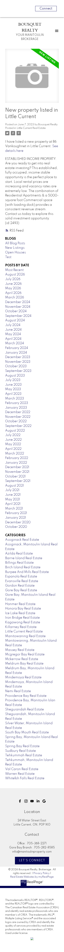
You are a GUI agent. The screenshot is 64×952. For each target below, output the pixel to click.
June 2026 (13, 283)
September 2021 (17, 481)
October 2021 (15, 476)
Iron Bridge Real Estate (22, 617)
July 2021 (12, 490)
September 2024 (18, 316)
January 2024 (16, 352)
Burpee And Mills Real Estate (27, 572)
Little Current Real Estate (31, 128)
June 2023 (13, 384)
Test (8, 257)
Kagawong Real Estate (22, 622)
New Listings (15, 247)
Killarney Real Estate (21, 627)
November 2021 (17, 471)
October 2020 (16, 527)
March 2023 (14, 398)
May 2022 (13, 444)
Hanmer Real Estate (20, 604)
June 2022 (13, 439)
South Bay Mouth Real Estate (27, 732)
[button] (20, 801)
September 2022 (18, 426)
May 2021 (12, 499)
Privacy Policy (41, 873)
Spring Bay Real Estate (22, 746)
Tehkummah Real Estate (23, 755)
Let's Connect (32, 860)
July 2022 (12, 435)
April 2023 (13, 394)
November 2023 (17, 361)
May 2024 (13, 334)
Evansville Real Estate (21, 581)
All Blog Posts (15, 243)
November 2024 (17, 306)
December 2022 (17, 412)
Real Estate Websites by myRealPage (32, 877)
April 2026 (13, 293)
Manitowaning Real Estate (25, 636)
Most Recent (14, 270)
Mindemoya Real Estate (23, 677)
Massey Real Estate (19, 650)
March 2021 (14, 508)
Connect (46, 8)
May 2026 (13, 288)
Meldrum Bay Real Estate (24, 663)
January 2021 (15, 517)
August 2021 (14, 485)
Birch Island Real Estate (23, 567)
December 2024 (17, 302)
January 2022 (16, 462)
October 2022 (16, 421)
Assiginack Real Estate (22, 539)
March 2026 (14, 297)
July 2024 (12, 325)
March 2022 (14, 453)
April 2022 (13, 449)
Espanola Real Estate (21, 576)
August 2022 (15, 430)
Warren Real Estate (20, 773)
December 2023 (17, 357)
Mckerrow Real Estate (21, 659)
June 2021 (13, 494)
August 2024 (15, 320)
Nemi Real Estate (18, 691)
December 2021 (17, 467)
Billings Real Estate (19, 562)
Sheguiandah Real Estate (24, 709)
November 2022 (17, 416)
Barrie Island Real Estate (23, 558)
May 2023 (13, 389)
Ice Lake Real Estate (20, 613)
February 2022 (16, 458)
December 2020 (18, 522)
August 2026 (15, 274)
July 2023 (12, 380)
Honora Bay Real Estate (23, 608)
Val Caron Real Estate (21, 769)
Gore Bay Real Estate (21, 590)
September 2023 (18, 371)
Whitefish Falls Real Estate (24, 778)
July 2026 (12, 279)
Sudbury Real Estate (20, 751)
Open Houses (15, 252)
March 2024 (14, 343)
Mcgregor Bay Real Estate (25, 654)
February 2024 (16, 348)
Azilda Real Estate (19, 553)
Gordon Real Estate (20, 585)
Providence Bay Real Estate (26, 696)
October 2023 (16, 366)
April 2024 (13, 339)
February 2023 (16, 403)
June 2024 (13, 329)
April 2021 (12, 504)
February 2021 (16, 513)
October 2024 (16, 311)
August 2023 (15, 375)
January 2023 (16, 407)
